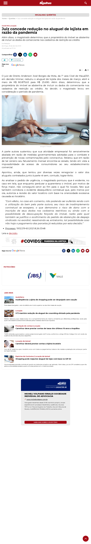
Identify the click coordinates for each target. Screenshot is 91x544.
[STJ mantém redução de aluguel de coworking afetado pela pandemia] (10, 313)
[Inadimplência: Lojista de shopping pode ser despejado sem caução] (10, 300)
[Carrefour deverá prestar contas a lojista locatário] (10, 344)
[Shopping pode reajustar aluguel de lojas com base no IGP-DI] (10, 359)
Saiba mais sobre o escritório (45, 422)
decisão (13, 233)
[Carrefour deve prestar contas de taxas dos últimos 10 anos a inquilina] (10, 329)
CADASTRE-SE (61, 387)
